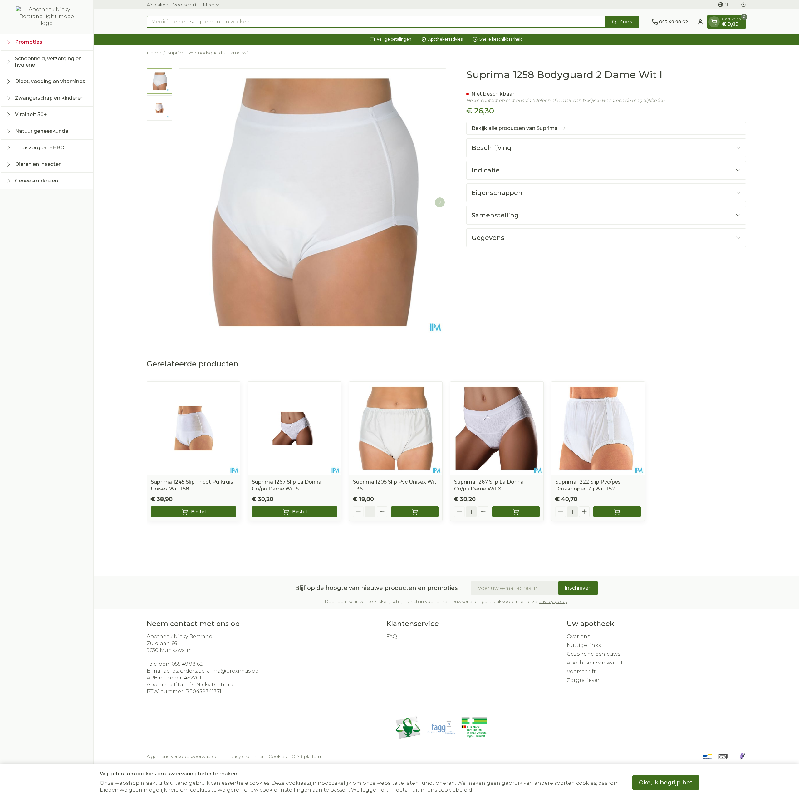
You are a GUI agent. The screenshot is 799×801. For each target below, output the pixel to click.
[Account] (700, 22)
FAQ (391, 636)
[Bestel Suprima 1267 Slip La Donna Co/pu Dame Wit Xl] (516, 511)
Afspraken (157, 4)
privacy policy (552, 601)
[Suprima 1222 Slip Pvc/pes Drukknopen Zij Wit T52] (598, 428)
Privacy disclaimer (244, 756)
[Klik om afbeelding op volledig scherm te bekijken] (312, 202)
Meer (208, 4)
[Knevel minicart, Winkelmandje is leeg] (714, 21)
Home (154, 53)
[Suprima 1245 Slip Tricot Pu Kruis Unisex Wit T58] (193, 428)
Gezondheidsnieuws (593, 654)
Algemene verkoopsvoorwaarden (183, 756)
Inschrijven (578, 588)
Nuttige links (584, 645)
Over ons (578, 636)
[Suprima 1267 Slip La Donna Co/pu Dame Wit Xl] (496, 428)
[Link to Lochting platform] (742, 756)
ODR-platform (307, 756)
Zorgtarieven (584, 680)
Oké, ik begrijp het (666, 782)
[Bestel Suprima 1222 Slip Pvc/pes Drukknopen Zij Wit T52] (617, 511)
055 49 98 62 (187, 664)
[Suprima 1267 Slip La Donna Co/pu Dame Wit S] (294, 428)
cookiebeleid (455, 790)
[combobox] (376, 22)
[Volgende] (440, 202)
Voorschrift (185, 4)
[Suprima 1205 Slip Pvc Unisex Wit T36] (395, 428)
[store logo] (47, 17)
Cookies (278, 756)
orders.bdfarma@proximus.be (219, 671)
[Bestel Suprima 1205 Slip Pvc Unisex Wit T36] (415, 511)
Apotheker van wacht (595, 663)
